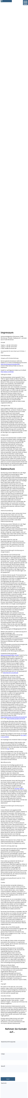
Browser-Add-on (19, 788)
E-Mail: (3, 1054)
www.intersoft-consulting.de (10, 673)
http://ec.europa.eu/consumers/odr (10, 364)
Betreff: (3, 1066)
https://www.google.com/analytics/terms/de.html (14, 717)
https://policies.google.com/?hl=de (16, 718)
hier (8, 749)
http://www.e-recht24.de (7, 372)
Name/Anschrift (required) (8, 1042)
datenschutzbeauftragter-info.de (9, 655)
